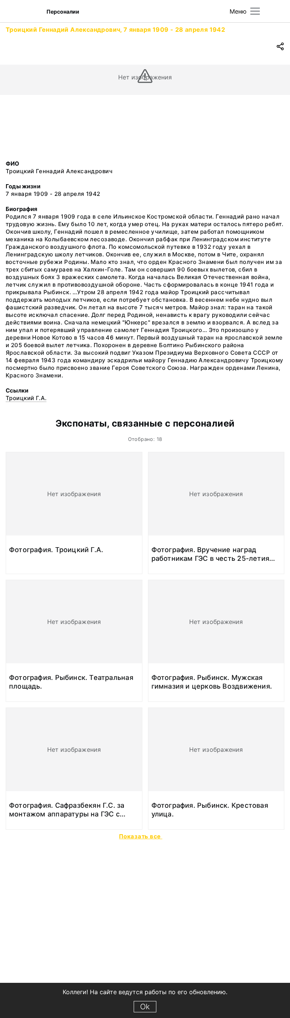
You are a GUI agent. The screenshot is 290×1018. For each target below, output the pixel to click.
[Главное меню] (255, 11)
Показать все (140, 836)
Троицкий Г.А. (26, 398)
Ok (145, 1006)
